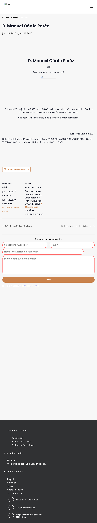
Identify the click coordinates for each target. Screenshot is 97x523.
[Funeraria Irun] (7, 6)
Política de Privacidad (23, 445)
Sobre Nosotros (15, 489)
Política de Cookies (21, 441)
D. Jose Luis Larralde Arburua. (76, 226)
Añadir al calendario (17, 169)
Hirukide (11, 460)
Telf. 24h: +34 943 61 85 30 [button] (27, 500)
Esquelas (11, 479)
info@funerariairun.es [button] (25, 508)
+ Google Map (33, 205)
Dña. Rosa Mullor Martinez (18, 226)
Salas (10, 486)
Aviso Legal (17, 438)
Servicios (11, 482)
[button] (91, 7)
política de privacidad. (30, 286)
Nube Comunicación (35, 463)
